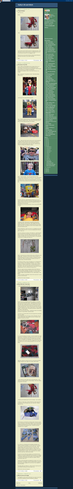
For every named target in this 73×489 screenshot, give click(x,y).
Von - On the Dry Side (49, 132)
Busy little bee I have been (24, 284)
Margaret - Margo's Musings (50, 94)
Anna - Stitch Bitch (49, 46)
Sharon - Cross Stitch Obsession (51, 118)
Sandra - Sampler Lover (49, 115)
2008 (47, 170)
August (48, 152)
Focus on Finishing (49, 75)
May (47, 156)
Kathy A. (52, 14)
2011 (47, 144)
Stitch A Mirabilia (48, 123)
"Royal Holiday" (21, 10)
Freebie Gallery (48, 76)
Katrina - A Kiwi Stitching (50, 91)
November (48, 148)
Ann (27, 444)
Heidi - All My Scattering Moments (51, 83)
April (47, 157)
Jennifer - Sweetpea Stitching (50, 84)
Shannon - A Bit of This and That (51, 117)
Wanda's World (48, 135)
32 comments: (36, 279)
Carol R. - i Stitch (48, 59)
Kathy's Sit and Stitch (25, 5)
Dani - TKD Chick (48, 67)
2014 (47, 140)
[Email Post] (40, 60)
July (47, 153)
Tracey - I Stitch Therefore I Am (51, 131)
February (48, 160)
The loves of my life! (22, 64)
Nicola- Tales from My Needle (50, 105)
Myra (30, 337)
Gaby (19, 360)
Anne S (29, 315)
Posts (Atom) (23, 485)
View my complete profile (50, 25)
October (48, 149)
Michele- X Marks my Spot (50, 102)
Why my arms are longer (23, 475)
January (48, 167)
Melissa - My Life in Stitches (50, 98)
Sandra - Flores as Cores (50, 114)
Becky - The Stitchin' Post (50, 50)
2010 (47, 145)
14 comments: (36, 480)
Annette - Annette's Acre (50, 47)
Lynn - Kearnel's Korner (49, 93)
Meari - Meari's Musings (49, 97)
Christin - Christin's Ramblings (50, 66)
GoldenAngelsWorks (49, 78)
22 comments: (36, 60)
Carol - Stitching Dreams (50, 58)
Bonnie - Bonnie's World (49, 54)
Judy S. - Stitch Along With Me (51, 87)
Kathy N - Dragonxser (49, 90)
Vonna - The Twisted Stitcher (50, 134)
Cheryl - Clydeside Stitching (50, 63)
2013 (47, 141)
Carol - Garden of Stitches (50, 55)
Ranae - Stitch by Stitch (49, 109)
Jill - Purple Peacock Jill (50, 86)
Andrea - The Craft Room (50, 43)
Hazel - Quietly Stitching (50, 79)
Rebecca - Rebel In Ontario (50, 110)
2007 (47, 171)
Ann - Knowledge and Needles (50, 44)
